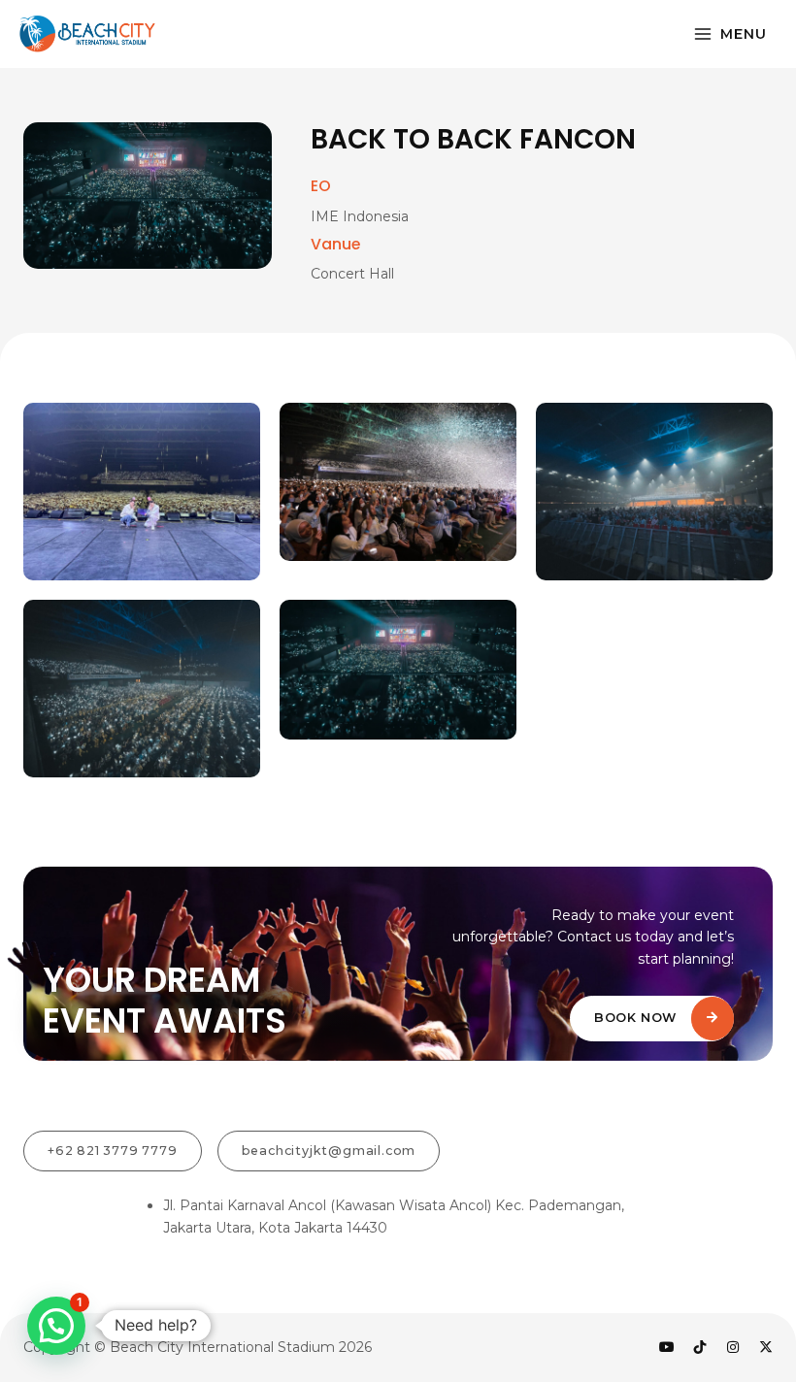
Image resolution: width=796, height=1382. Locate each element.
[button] (56, 1326)
